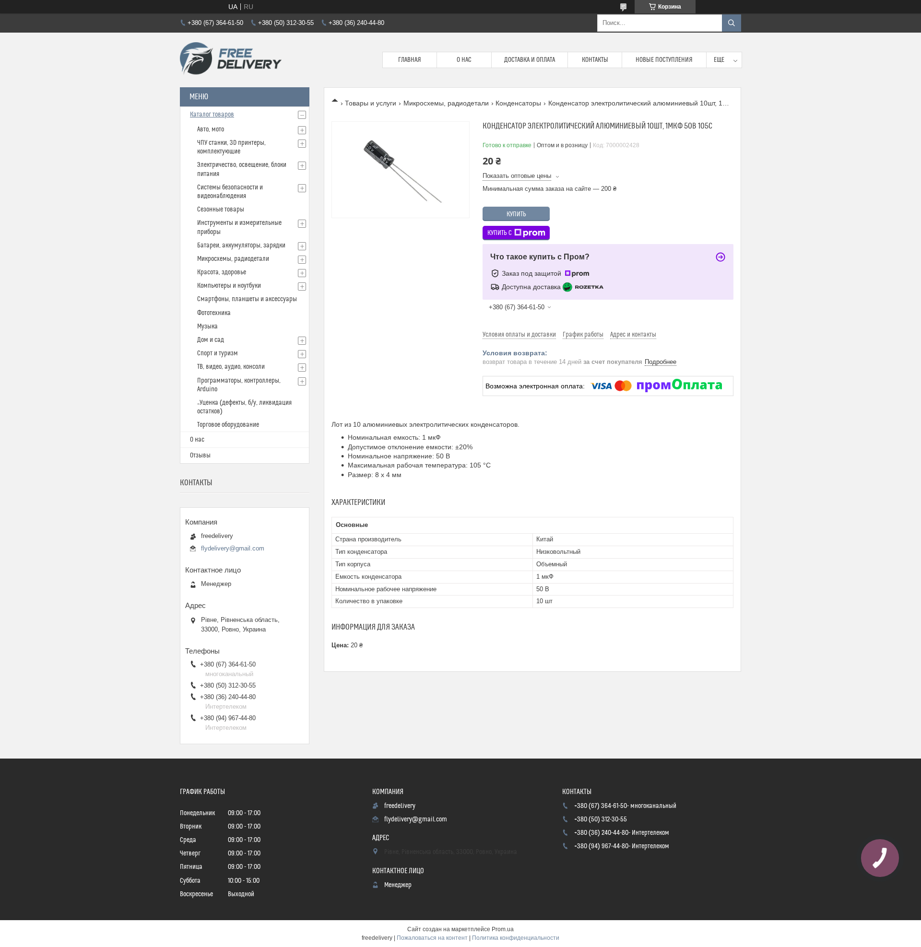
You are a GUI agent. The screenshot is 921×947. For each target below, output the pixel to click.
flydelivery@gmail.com (232, 548)
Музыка (207, 326)
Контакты (595, 60)
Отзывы (200, 455)
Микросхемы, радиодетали (446, 103)
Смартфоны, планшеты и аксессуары (247, 299)
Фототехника (214, 313)
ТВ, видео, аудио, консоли (231, 367)
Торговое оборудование (228, 425)
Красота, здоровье (221, 272)
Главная (409, 60)
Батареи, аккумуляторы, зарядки (241, 245)
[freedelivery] (231, 60)
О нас (464, 60)
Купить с (499, 233)
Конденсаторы (518, 103)
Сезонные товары (220, 209)
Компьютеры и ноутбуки (229, 286)
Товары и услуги (370, 103)
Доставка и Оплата (529, 60)
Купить (516, 214)
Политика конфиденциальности (515, 938)
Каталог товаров (212, 114)
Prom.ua (503, 929)
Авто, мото (210, 129)
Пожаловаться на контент (432, 938)
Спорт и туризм (217, 353)
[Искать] (731, 23)
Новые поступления (664, 60)
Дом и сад (210, 340)
